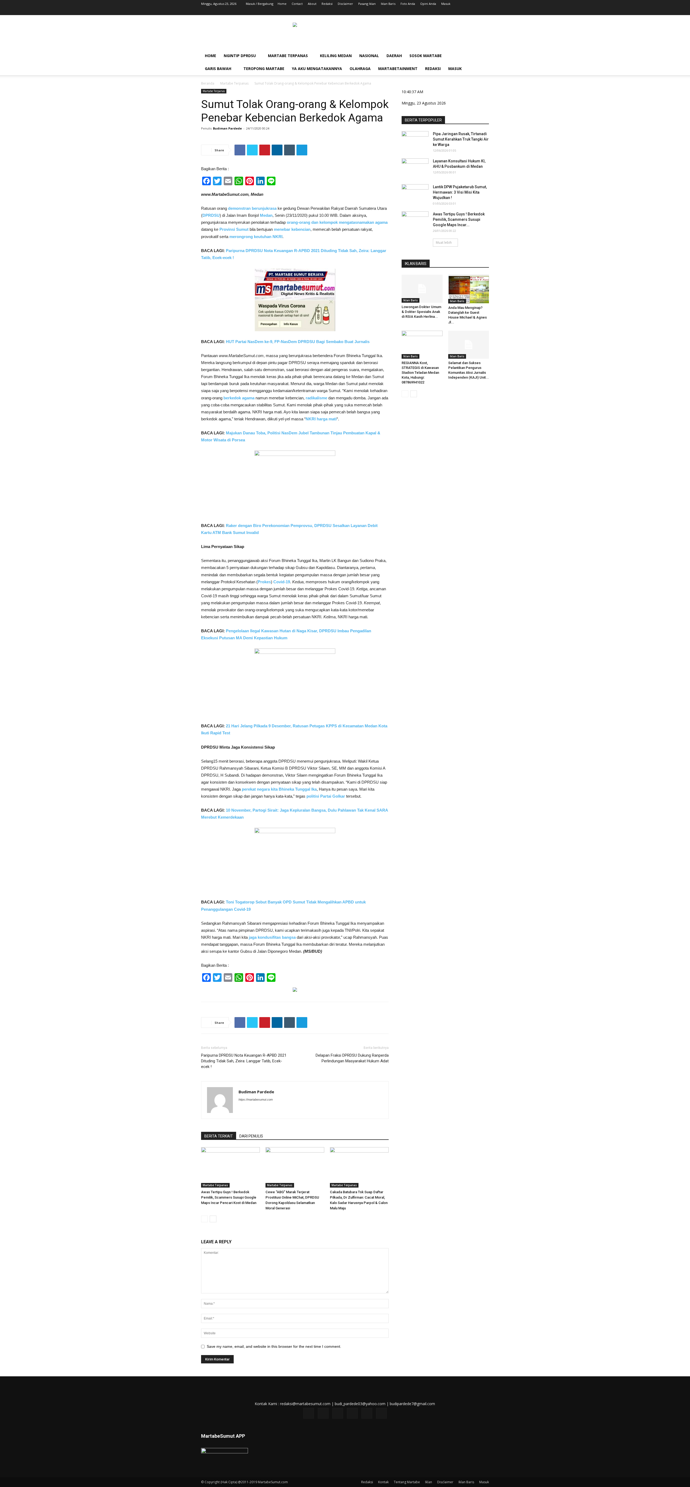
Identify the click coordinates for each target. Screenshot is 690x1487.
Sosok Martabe (425, 55)
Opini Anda (428, 4)
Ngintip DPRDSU (240, 55)
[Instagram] (449, 11)
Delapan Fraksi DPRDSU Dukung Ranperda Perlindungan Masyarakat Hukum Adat (352, 1058)
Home (282, 4)
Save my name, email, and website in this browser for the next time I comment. (274, 1346)
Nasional (369, 55)
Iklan (428, 1482)
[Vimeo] (467, 11)
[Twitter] (458, 11)
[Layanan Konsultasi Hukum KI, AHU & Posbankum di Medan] (415, 167)
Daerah (394, 55)
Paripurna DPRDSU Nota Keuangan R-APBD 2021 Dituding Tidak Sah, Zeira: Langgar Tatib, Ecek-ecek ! (244, 1061)
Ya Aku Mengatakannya (317, 68)
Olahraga (360, 68)
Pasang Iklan (367, 4)
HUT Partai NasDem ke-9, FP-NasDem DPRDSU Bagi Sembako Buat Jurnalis (298, 341)
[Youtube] (485, 11)
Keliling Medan (336, 55)
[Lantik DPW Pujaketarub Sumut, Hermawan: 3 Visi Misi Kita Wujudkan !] (415, 193)
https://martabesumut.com (256, 1099)
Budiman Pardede (227, 128)
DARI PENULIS (251, 1136)
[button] (482, 56)
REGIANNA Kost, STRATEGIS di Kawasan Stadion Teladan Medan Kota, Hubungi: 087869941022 (420, 372)
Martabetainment (398, 68)
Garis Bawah (218, 68)
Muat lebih (444, 242)
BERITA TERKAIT (218, 1136)
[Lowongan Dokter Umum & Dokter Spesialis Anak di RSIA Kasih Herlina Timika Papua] (422, 289)
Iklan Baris (388, 4)
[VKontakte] (476, 11)
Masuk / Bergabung (259, 4)
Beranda (207, 83)
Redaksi (327, 4)
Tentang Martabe (407, 1482)
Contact (297, 4)
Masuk (445, 4)
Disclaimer (345, 4)
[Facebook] (440, 11)
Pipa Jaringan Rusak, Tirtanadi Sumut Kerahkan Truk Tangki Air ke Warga (461, 139)
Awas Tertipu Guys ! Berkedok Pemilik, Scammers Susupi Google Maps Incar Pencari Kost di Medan (228, 1197)
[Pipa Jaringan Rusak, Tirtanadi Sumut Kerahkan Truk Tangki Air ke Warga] (415, 140)
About (312, 4)
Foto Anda (408, 4)
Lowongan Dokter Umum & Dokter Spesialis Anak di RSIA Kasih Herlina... (421, 312)
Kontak (383, 1482)
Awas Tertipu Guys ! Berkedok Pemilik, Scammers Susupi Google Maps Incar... (459, 219)
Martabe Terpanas (288, 55)
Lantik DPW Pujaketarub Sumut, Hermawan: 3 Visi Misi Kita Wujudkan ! (460, 192)
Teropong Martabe (263, 68)
